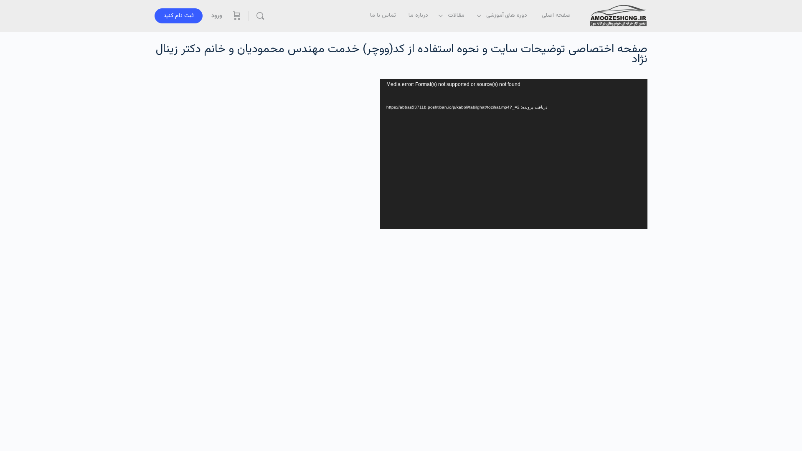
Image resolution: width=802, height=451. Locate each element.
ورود (216, 15)
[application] (513, 154)
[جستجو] (260, 16)
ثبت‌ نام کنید (178, 15)
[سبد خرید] (236, 16)
